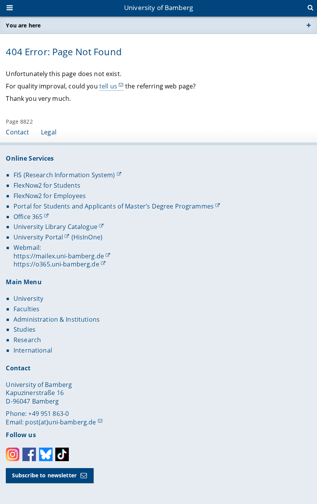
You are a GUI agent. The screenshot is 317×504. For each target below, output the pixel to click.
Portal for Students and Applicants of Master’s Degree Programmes (114, 206)
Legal (48, 132)
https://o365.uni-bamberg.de (56, 264)
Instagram (12, 454)
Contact (17, 132)
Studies (25, 329)
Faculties (26, 309)
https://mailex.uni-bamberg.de (59, 256)
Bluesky (46, 454)
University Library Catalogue (55, 226)
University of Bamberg (158, 7)
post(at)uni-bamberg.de (60, 422)
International (33, 350)
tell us (108, 86)
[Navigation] (10, 8)
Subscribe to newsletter (44, 475)
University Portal (38, 237)
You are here (23, 25)
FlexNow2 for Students (47, 185)
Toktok (62, 454)
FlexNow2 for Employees (50, 196)
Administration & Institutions (57, 319)
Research (27, 340)
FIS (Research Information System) (64, 175)
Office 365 (28, 216)
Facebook (29, 454)
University (28, 298)
